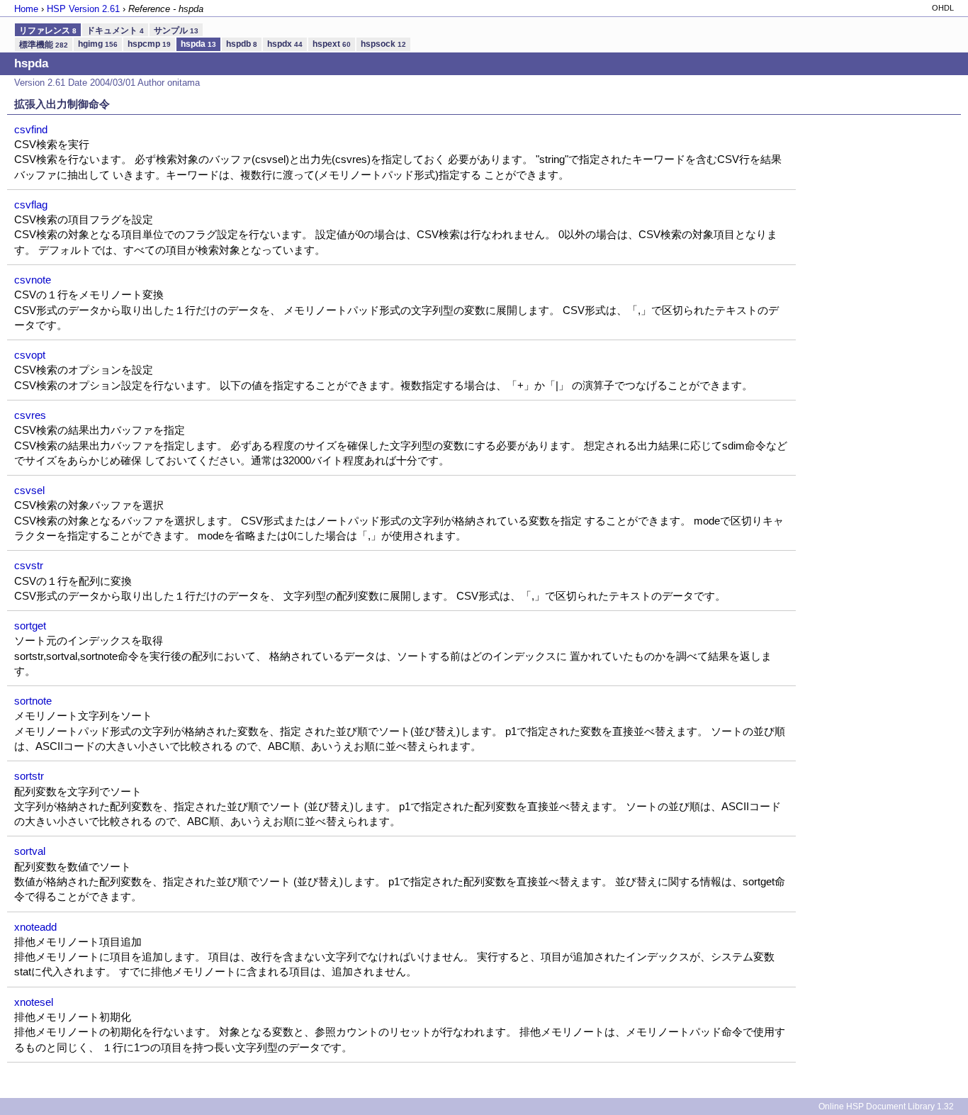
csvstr (28, 565)
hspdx (285, 44)
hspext (332, 44)
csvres (30, 415)
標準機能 (43, 45)
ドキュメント (115, 30)
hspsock (383, 44)
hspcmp (149, 44)
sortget (30, 626)
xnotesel (33, 1002)
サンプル (176, 30)
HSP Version (83, 9)
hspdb (241, 44)
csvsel (29, 490)
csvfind (30, 129)
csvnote (32, 280)
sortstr (29, 776)
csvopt (29, 355)
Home (26, 9)
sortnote (33, 701)
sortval (29, 851)
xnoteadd (35, 927)
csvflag (30, 204)
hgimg (98, 44)
